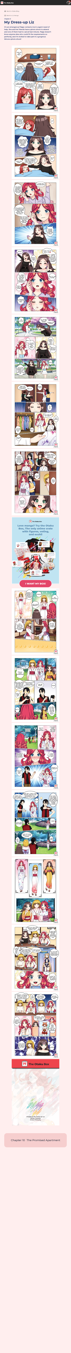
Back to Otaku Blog (13, 11)
